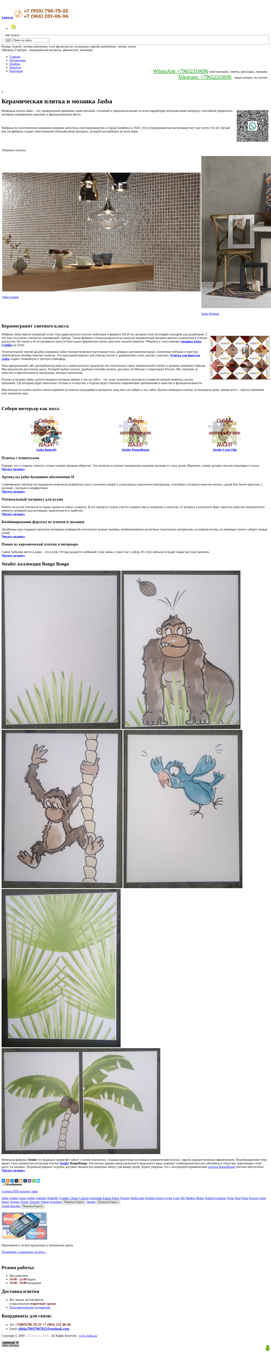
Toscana (34, 1202)
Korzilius (56, 1202)
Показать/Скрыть (74, 1202)
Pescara (253, 1198)
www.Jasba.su (88, 1335)
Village (44, 1202)
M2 (183, 1198)
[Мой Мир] (12, 1181)
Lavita (168, 1198)
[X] (16, 1181)
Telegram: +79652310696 (205, 77)
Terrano (15, 1202)
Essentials (96, 1198)
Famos (107, 1198)
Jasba (5, 1198)
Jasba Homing (210, 313)
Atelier (31, 1198)
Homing (150, 1198)
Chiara (74, 1198)
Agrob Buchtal (11, 1206)
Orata (230, 1198)
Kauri (159, 1198)
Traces (24, 1202)
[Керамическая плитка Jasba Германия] (13, 28)
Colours (84, 1198)
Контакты (16, 71)
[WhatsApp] (34, 1181)
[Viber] (29, 1181)
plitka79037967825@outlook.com (43, 1329)
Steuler (64, 1163)
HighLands (137, 1198)
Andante (41, 1198)
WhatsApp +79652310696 (180, 71)
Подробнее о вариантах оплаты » (24, 1252)
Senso (5, 1202)
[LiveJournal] (25, 1181)
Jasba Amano (10, 297)
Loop (176, 1198)
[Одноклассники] (8, 1181)
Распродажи (18, 60)
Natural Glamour (215, 1198)
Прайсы (15, 64)
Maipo (200, 1198)
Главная (15, 56)
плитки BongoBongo (222, 1167)
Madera (190, 1198)
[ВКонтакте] (3, 1181)
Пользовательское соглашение (30, 1307)
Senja (262, 1198)
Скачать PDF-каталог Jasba (20, 1191)
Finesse (125, 1198)
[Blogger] (21, 1181)
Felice (115, 1198)
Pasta (244, 1198)
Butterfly (52, 1198)
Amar (22, 1198)
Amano (13, 1198)
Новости (15, 67)
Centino (64, 1198)
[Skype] (38, 1181)
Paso (238, 1198)
